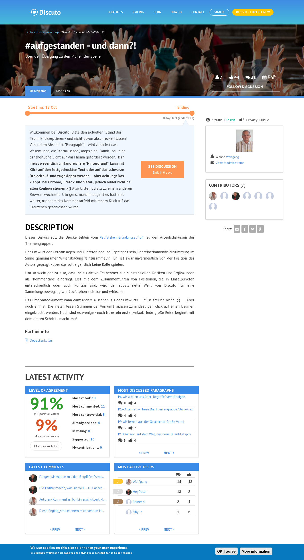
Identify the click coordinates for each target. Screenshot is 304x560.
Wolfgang (232, 157)
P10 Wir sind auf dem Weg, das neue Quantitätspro (154, 434)
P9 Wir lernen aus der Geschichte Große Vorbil (151, 422)
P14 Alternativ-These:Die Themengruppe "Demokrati (155, 409)
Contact (197, 12)
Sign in (219, 12)
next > (169, 453)
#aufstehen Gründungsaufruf (120, 237)
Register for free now (253, 12)
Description (38, 91)
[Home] (45, 12)
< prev (144, 453)
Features (116, 12)
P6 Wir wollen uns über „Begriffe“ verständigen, (152, 397)
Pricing (138, 12)
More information (256, 551)
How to (176, 12)
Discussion (63, 91)
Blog (157, 12)
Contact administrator (230, 163)
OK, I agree (226, 551)
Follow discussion (245, 87)
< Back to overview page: (43, 32)
